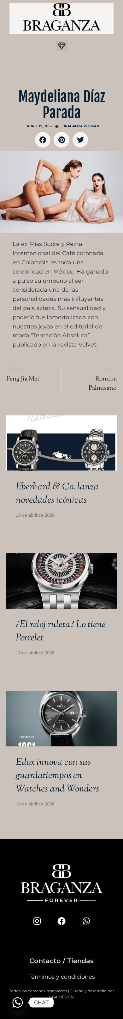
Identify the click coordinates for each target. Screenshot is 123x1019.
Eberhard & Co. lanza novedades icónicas (57, 493)
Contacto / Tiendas (61, 961)
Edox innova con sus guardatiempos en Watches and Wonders (57, 776)
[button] (61, 46)
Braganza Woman (80, 126)
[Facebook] (61, 921)
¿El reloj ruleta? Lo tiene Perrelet (61, 631)
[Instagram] (37, 921)
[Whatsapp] (86, 921)
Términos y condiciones (61, 976)
